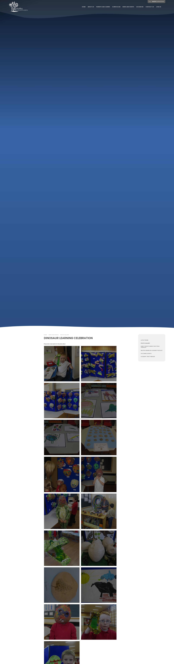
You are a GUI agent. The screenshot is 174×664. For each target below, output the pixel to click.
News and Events (54, 334)
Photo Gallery (64, 334)
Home (45, 334)
